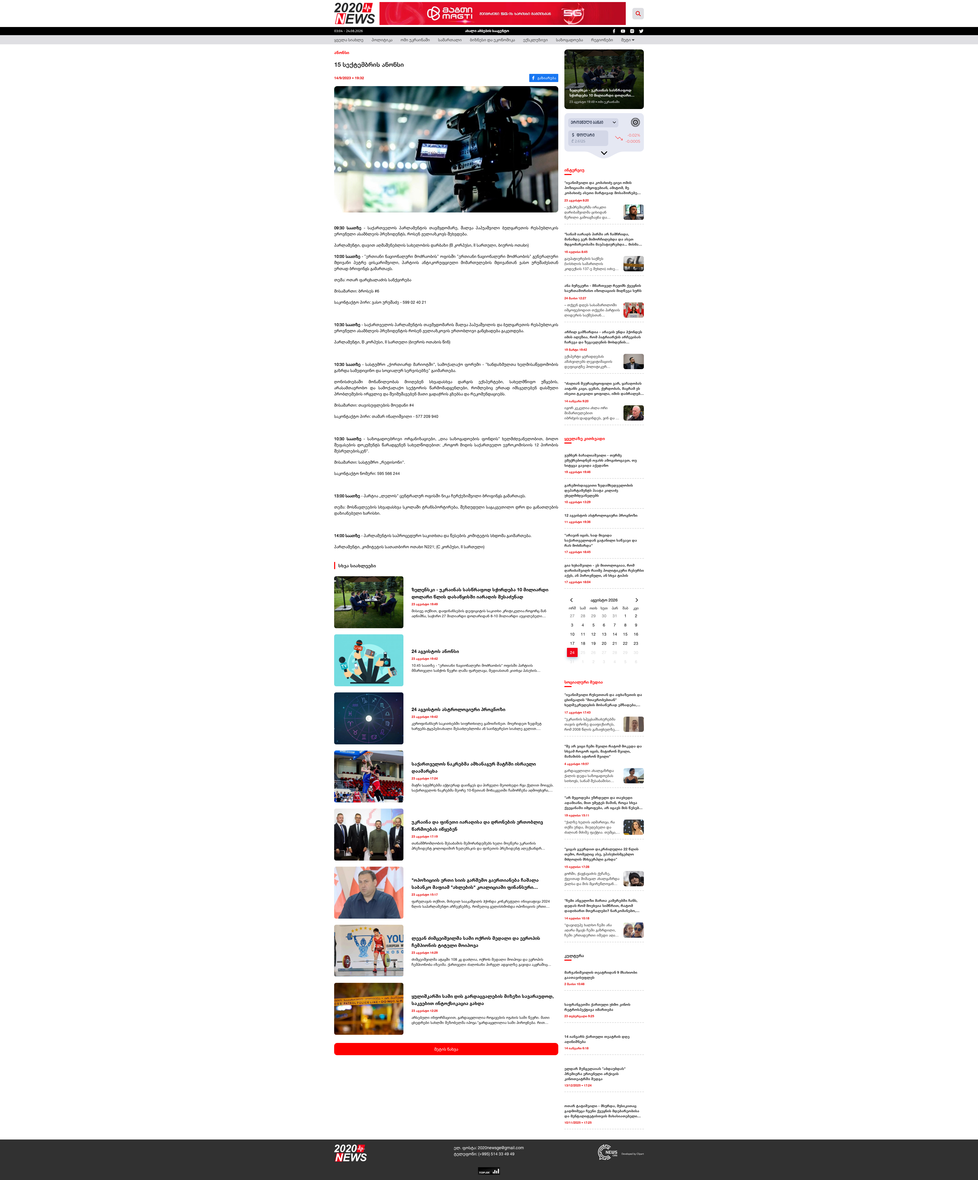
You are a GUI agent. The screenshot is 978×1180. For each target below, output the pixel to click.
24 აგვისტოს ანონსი (435, 651)
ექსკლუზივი (535, 39)
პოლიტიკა (382, 39)
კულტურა (574, 955)
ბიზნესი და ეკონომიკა (492, 39)
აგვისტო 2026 (604, 599)
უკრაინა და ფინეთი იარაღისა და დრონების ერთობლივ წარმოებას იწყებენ (477, 825)
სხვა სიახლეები (357, 565)
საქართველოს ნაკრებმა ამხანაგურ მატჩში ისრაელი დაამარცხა (474, 767)
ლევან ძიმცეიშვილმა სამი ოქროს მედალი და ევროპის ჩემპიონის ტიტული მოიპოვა (476, 941)
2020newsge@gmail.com (501, 1147)
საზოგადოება (569, 39)
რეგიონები (602, 39)
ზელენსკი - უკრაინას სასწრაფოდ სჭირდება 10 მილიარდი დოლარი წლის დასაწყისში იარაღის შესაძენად (480, 593)
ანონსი (341, 52)
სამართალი (450, 39)
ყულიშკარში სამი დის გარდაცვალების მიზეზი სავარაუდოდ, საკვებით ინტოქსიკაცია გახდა (483, 999)
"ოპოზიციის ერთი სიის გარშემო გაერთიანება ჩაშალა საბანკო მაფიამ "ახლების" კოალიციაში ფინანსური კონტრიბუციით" (475, 884)
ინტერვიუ (574, 169)
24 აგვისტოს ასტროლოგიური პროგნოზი (458, 709)
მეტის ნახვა (446, 1049)
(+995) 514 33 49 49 (496, 1153)
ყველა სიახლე (348, 39)
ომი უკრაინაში (415, 39)
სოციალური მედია (583, 682)
